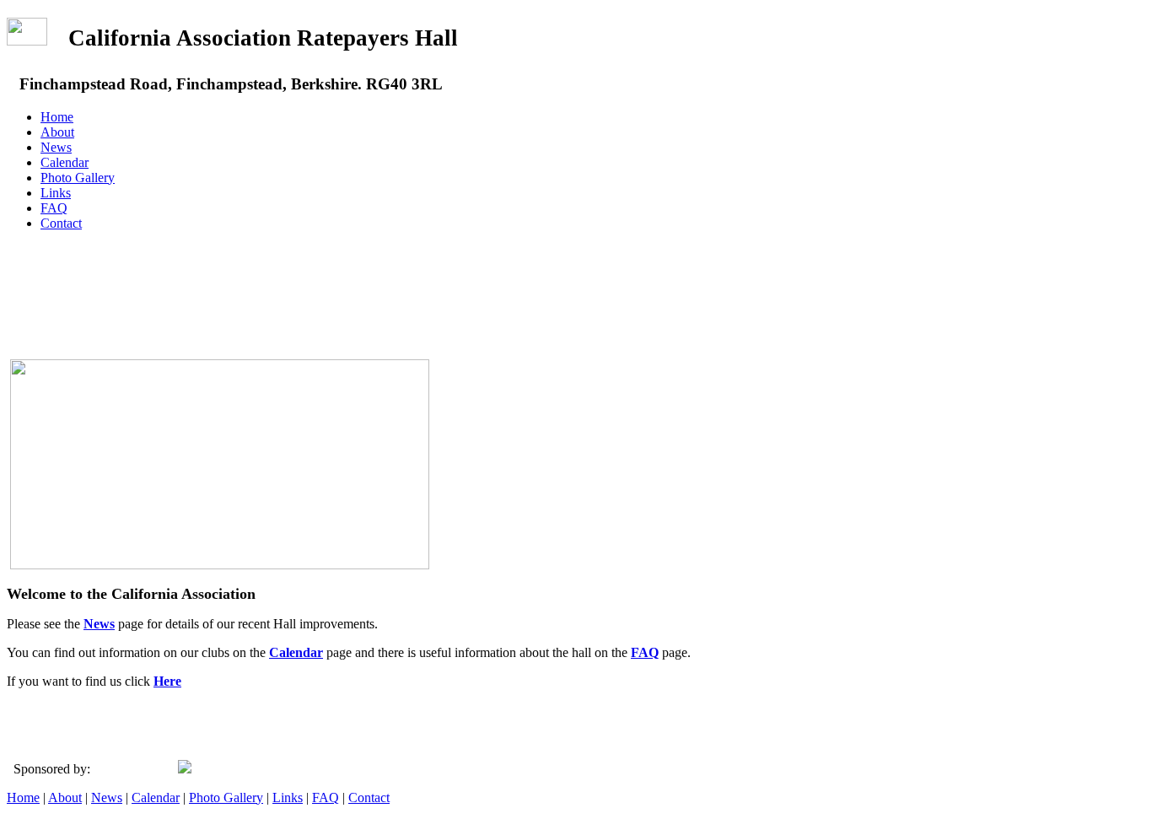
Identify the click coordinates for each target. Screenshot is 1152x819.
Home (56, 117)
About (57, 132)
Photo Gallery (77, 177)
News (56, 147)
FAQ (53, 208)
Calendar (64, 162)
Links (55, 193)
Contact (61, 223)
